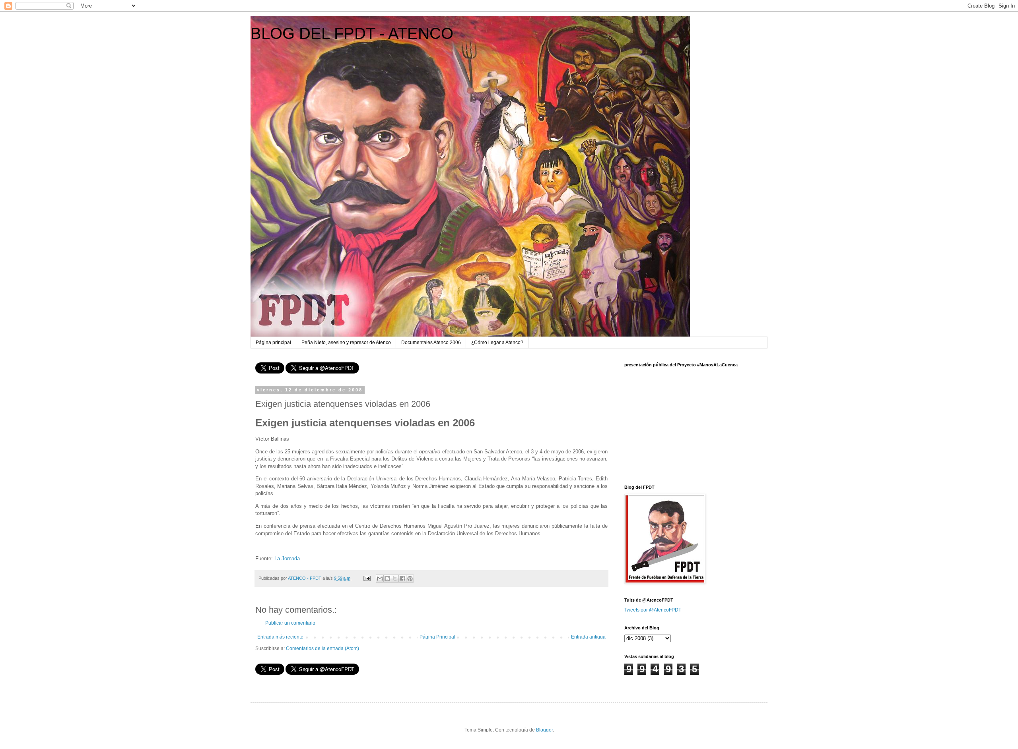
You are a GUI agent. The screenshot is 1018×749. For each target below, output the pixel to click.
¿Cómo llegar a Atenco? (497, 342)
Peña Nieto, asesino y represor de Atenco (346, 342)
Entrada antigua (588, 637)
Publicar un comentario (290, 623)
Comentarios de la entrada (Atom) (322, 648)
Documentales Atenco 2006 (431, 342)
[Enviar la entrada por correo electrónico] (366, 578)
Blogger (544, 730)
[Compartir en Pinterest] (410, 579)
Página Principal (437, 637)
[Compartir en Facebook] (402, 579)
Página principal (273, 342)
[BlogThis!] (387, 579)
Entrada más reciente (280, 637)
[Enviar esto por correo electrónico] (380, 579)
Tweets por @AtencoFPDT (652, 610)
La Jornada (287, 558)
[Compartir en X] (395, 579)
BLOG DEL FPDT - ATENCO (352, 33)
